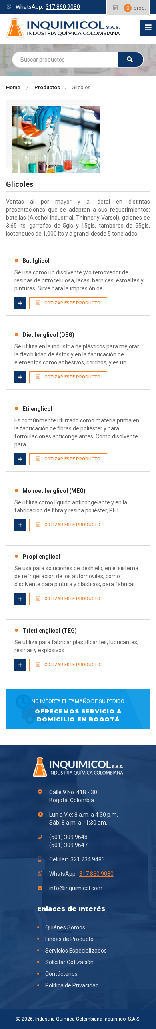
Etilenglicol (37, 409)
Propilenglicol (41, 556)
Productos (47, 87)
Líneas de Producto (69, 939)
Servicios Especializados (76, 950)
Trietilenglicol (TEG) (49, 630)
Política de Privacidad (72, 985)
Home (13, 87)
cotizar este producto (71, 303)
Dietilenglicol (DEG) (48, 335)
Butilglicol (36, 261)
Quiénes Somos (65, 927)
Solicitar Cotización (69, 962)
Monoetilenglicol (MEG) (54, 491)
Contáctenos (61, 974)
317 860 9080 (63, 7)
